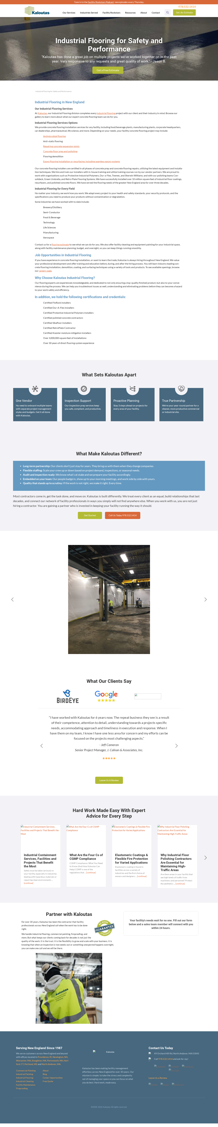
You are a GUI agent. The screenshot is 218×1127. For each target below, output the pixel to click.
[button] (69, 13)
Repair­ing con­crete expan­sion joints (61, 146)
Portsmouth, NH (55, 1060)
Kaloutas (42, 113)
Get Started (90, 515)
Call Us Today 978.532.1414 (123, 515)
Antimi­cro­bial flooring (54, 136)
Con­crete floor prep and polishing (60, 151)
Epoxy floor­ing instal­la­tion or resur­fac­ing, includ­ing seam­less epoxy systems (81, 161)
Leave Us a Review (158, 1078)
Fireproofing (22, 1088)
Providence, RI (45, 1057)
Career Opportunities (53, 1077)
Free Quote (48, 1081)
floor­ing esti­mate (60, 244)
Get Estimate (184, 12)
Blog (45, 1074)
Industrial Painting (24, 1074)
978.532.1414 (165, 1059)
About (45, 1070)
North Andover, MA (51, 1064)
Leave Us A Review (109, 780)
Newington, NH (60, 1057)
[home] (37, 8)
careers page (45, 270)
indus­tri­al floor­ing (106, 113)
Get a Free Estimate (108, 70)
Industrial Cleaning (25, 1081)
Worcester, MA (23, 1060)
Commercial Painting (26, 1070)
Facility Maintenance (25, 1085)
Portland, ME (30, 1064)
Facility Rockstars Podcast (101, 2)
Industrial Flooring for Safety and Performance (53, 91)
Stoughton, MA (39, 1060)
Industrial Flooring (24, 1077)
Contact (156, 12)
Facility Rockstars (111, 12)
